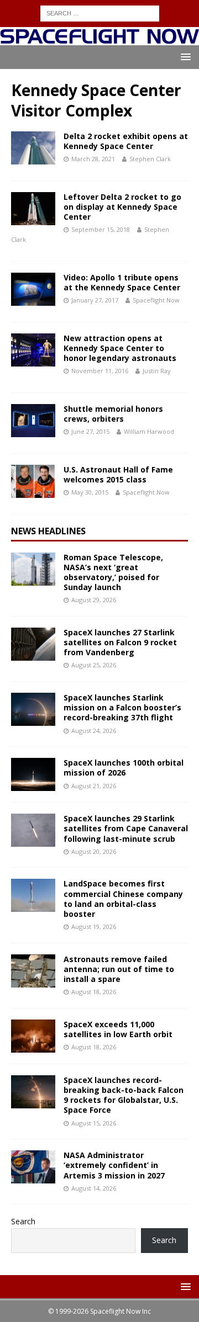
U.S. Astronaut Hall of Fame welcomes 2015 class (118, 474)
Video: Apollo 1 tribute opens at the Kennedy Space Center (122, 282)
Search (23, 1221)
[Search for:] (99, 12)
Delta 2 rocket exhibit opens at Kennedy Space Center (126, 141)
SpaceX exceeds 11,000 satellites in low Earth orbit (118, 1029)
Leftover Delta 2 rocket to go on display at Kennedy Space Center (122, 207)
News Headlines (48, 531)
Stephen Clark (150, 159)
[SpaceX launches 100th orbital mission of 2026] (33, 774)
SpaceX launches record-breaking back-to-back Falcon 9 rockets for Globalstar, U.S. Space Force (124, 1095)
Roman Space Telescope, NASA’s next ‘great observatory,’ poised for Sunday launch (113, 572)
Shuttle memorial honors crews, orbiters (113, 413)
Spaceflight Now (156, 300)
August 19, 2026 (93, 926)
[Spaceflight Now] (99, 39)
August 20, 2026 (93, 851)
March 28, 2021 (93, 159)
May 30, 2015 (89, 492)
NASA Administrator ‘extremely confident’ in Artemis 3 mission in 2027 (114, 1165)
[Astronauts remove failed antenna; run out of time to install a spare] (33, 970)
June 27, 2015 (90, 431)
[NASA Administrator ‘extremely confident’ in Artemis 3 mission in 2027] (33, 1166)
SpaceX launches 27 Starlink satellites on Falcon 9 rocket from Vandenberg (120, 642)
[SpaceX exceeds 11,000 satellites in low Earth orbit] (33, 1036)
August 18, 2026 (93, 991)
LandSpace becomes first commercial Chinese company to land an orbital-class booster (123, 898)
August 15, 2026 (93, 1123)
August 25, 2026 (93, 665)
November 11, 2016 (99, 371)
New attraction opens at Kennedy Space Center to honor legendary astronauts (120, 348)
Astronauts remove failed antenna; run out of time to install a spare (119, 969)
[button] (183, 56)
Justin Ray (157, 371)
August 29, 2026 (93, 600)
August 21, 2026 (93, 786)
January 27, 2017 (94, 300)
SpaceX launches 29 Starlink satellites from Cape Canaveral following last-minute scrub (126, 828)
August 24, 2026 (93, 730)
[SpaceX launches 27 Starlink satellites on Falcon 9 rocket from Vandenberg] (33, 644)
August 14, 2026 (93, 1188)
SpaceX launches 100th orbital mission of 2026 (124, 767)
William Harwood (149, 431)
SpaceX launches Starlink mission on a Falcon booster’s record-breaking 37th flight (122, 707)
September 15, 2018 (100, 229)
